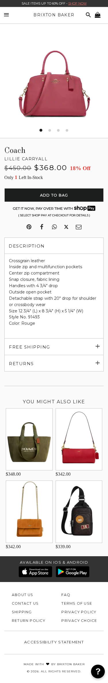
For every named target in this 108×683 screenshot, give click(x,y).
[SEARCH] (87, 15)
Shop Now (77, 3)
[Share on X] (66, 227)
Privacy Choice (79, 620)
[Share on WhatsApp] (54, 227)
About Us (22, 595)
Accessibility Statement (54, 642)
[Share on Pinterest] (29, 227)
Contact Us (25, 603)
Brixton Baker (53, 14)
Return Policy (28, 620)
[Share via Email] (78, 227)
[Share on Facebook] (42, 227)
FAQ (65, 595)
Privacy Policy (78, 612)
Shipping (22, 612)
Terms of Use (76, 603)
